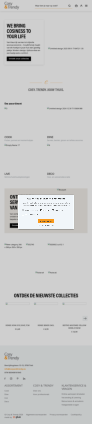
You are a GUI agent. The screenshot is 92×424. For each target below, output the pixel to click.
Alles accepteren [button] (46, 221)
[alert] (46, 212)
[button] (46, 212)
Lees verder (67, 205)
